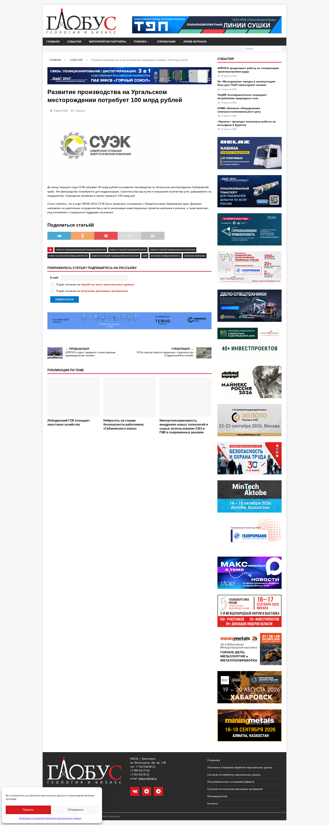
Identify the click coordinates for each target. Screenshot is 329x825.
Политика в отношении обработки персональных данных (50, 818)
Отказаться (75, 809)
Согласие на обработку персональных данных (234, 774)
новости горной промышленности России (172, 249)
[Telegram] (158, 791)
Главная (52, 41)
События (74, 41)
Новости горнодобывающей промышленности (81, 249)
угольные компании (194, 255)
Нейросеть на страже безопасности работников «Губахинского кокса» (123, 424)
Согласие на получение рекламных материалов (235, 789)
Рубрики (140, 41)
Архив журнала (195, 41)
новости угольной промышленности (68, 255)
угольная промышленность (165, 255)
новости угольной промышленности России (115, 255)
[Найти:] (263, 48)
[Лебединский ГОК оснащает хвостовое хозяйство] (73, 397)
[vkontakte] (134, 791)
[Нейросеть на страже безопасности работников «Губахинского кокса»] (129, 397)
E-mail (54, 277)
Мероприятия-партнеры (107, 41)
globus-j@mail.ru (147, 778)
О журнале (213, 760)
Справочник (166, 41)
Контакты (212, 803)
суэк (145, 255)
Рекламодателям (217, 796)
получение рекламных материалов (104, 290)
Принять (28, 809)
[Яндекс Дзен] (146, 791)
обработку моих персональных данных (107, 284)
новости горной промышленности (127, 249)
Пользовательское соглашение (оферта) (230, 781)
